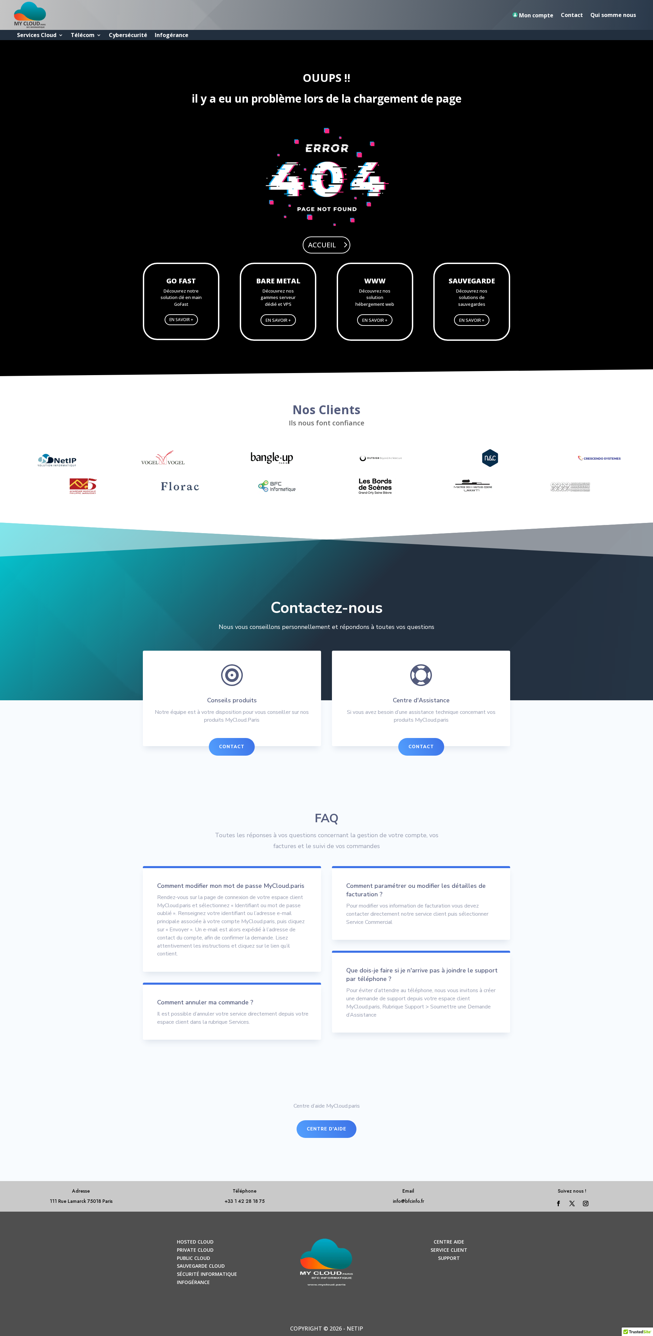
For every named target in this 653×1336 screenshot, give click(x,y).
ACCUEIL (322, 244)
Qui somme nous (613, 15)
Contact (572, 15)
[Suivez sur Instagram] (585, 1203)
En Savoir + (181, 319)
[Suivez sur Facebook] (558, 1203)
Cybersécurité (128, 36)
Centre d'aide (326, 1129)
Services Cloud (36, 36)
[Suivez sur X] (572, 1203)
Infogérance (171, 36)
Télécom (83, 36)
